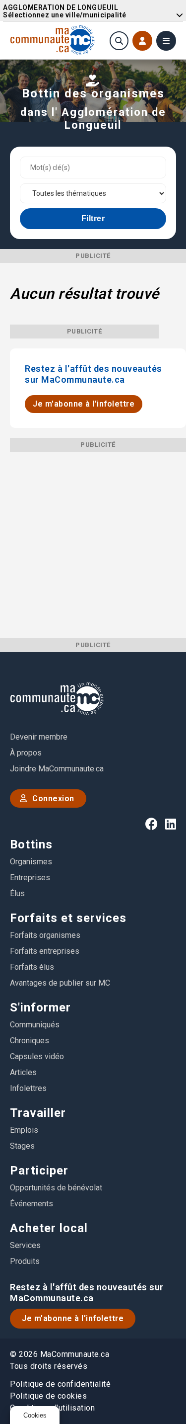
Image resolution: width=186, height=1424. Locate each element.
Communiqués (35, 1024)
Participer (39, 1170)
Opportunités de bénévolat (56, 1187)
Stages (22, 1146)
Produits (25, 1261)
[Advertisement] (93, 545)
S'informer (40, 1007)
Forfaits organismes (45, 935)
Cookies (35, 1415)
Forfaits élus (32, 967)
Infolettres (28, 1088)
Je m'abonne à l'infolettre (83, 404)
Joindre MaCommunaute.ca (57, 768)
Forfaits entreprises (44, 951)
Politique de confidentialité (60, 1384)
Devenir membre (38, 737)
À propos (26, 752)
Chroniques (29, 1040)
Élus (17, 893)
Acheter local (49, 1228)
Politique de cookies (48, 1396)
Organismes (31, 861)
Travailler (38, 1113)
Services (25, 1245)
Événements (31, 1203)
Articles (23, 1072)
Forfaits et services (68, 918)
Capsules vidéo (37, 1056)
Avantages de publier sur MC (60, 983)
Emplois (24, 1130)
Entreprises (30, 877)
